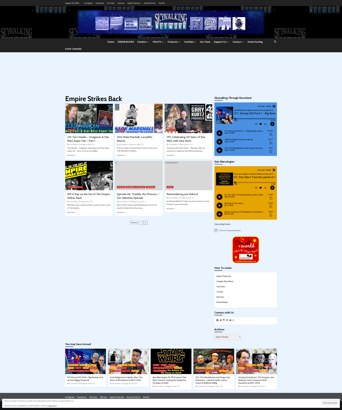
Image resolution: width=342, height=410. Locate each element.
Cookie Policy (52, 406)
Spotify (162, 3)
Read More (71, 155)
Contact (237, 41)
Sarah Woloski (73, 144)
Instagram (88, 3)
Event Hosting (255, 41)
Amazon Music (150, 3)
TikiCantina (150, 187)
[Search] (275, 41)
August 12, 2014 (186, 198)
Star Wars (94, 371)
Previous (134, 222)
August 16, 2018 (86, 144)
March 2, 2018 (135, 144)
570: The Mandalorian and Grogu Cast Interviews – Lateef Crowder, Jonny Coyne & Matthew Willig (212, 380)
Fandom (141, 41)
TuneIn (219, 291)
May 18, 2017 (85, 202)
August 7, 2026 (257, 386)
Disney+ (71, 368)
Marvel (85, 368)
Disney (93, 365)
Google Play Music (225, 281)
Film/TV (157, 41)
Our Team (205, 41)
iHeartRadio (222, 302)
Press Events (122, 368)
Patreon (121, 3)
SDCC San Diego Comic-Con (120, 371)
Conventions (84, 365)
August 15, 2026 (129, 383)
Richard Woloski (173, 198)
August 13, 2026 (214, 386)
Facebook (100, 3)
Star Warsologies (159, 371)
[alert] (245, 230)
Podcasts (173, 41)
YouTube (110, 3)
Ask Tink (71, 187)
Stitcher (220, 297)
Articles (170, 187)
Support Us (220, 41)
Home (111, 41)
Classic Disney (73, 365)
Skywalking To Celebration (135, 187)
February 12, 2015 (136, 202)
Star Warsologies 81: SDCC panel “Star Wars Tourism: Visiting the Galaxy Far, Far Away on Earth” (169, 380)
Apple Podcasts (134, 3)
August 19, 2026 (86, 383)
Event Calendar (73, 48)
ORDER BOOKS (126, 41)
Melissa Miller (159, 386)
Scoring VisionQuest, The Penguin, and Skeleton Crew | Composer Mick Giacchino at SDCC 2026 (256, 380)
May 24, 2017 (184, 144)
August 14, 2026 (171, 386)
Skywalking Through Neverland (78, 371)
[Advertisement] (171, 72)
